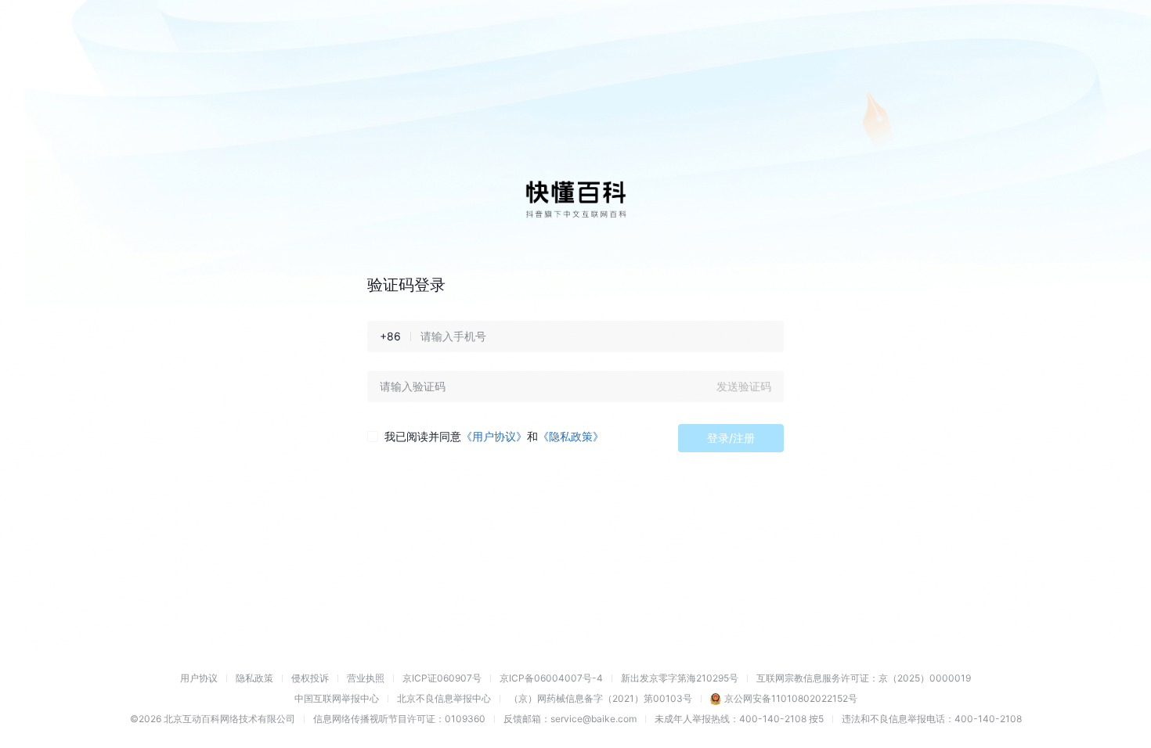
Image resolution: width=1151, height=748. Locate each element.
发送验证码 (743, 386)
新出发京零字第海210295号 (679, 678)
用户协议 (199, 678)
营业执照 (365, 678)
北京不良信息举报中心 (444, 698)
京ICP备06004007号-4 (551, 678)
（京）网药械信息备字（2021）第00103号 (600, 698)
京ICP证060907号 (442, 678)
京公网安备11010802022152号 (790, 698)
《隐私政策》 (571, 436)
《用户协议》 (494, 436)
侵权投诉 (310, 678)
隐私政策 (254, 678)
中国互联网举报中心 (336, 698)
